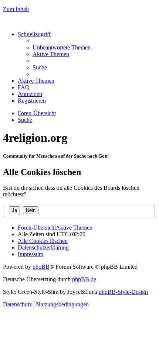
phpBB (41, 267)
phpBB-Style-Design (123, 292)
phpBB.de (84, 279)
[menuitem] (62, 47)
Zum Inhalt (16, 9)
